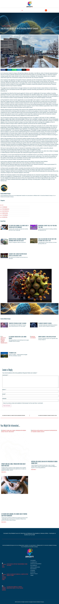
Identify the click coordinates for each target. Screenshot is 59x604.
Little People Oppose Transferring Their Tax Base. (17, 564)
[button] (22, 10)
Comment (5, 375)
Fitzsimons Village (12, 353)
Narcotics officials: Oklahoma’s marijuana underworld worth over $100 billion (17, 239)
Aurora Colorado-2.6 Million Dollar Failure (47, 336)
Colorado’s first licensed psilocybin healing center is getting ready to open (18, 254)
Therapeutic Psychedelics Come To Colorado (17, 323)
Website (4, 398)
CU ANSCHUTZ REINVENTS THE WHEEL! (45, 323)
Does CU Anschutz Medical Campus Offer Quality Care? (17, 574)
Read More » (3, 472)
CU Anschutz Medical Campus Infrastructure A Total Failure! (15, 587)
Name (4, 389)
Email (4, 394)
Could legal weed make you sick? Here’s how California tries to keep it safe (47, 239)
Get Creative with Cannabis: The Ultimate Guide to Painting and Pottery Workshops (18, 226)
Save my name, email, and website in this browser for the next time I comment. (23, 403)
